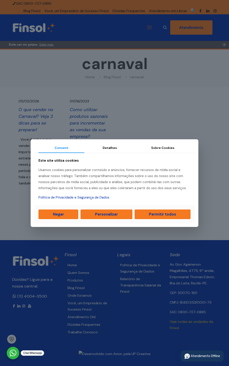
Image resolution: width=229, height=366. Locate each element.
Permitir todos (162, 214)
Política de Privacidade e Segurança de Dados (73, 197)
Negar (58, 214)
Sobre (162, 148)
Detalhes (110, 148)
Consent (61, 148)
